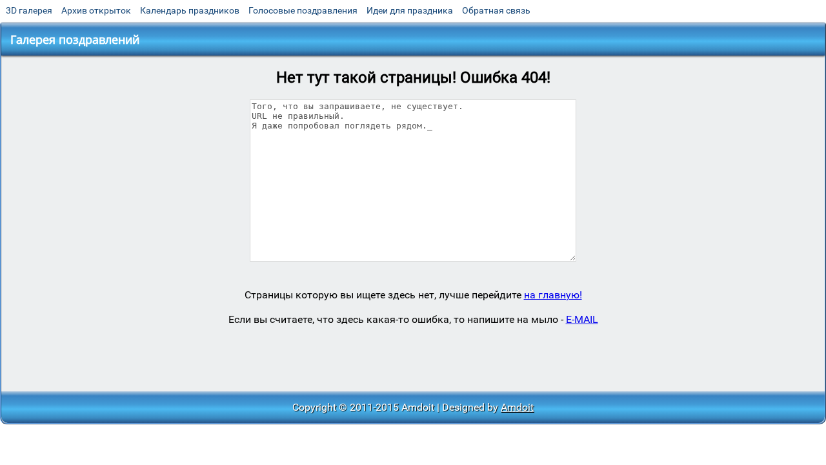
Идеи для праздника (410, 10)
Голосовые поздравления (303, 10)
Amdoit (517, 407)
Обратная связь (496, 10)
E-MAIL (582, 319)
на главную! (553, 295)
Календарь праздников (189, 10)
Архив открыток (96, 10)
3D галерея (29, 10)
